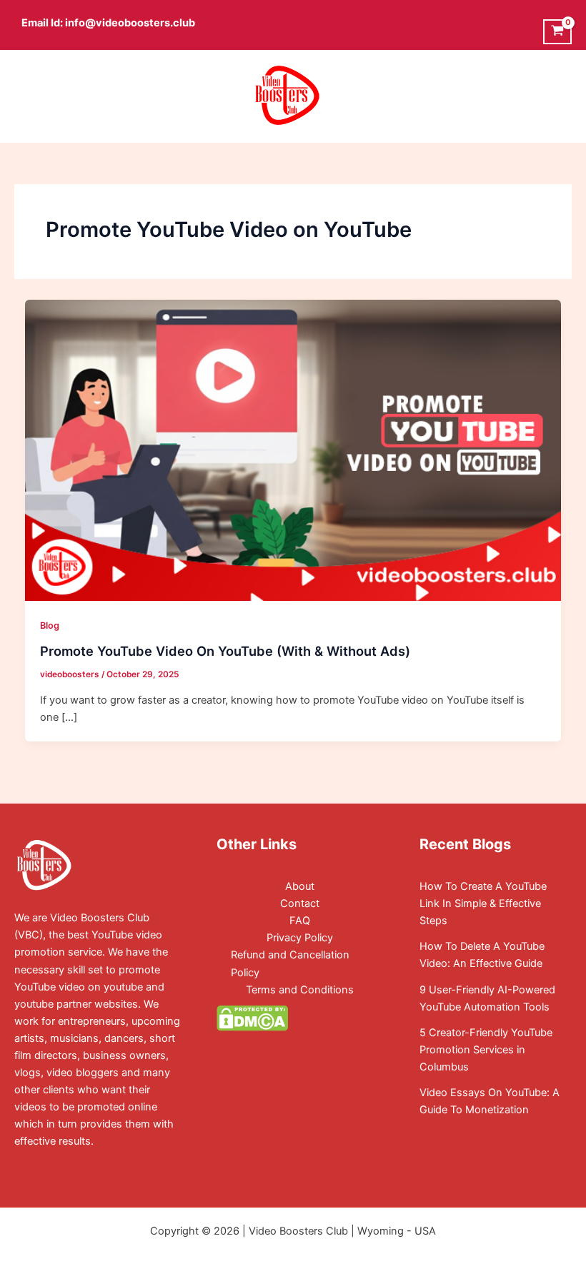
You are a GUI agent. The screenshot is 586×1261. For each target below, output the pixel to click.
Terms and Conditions (300, 989)
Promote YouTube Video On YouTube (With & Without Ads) (225, 651)
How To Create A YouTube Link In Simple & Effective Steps (483, 903)
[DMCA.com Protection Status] (252, 1017)
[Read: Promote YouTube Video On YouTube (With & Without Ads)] (293, 449)
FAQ (299, 920)
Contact (299, 903)
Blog (49, 625)
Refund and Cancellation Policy (290, 963)
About (299, 886)
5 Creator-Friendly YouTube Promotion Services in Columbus (485, 1049)
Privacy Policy (300, 937)
